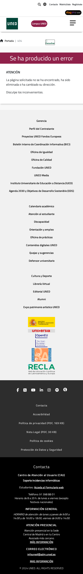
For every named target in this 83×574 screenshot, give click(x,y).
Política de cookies (41, 441)
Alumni (41, 299)
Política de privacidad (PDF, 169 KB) (41, 423)
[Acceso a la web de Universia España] (41, 330)
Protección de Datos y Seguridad (41, 450)
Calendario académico (41, 206)
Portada (9, 41)
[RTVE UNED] (73, 12)
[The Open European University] (41, 340)
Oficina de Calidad (41, 160)
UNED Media (41, 175)
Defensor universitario (41, 261)
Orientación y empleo (41, 229)
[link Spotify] (56, 390)
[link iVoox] (64, 390)
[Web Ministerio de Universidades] (41, 322)
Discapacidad (41, 222)
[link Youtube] (32, 390)
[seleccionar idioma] (45, 4)
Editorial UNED (41, 291)
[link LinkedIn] (41, 390)
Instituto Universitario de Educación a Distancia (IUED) (41, 183)
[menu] (74, 23)
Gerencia (41, 121)
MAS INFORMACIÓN (41, 561)
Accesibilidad (41, 414)
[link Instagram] (48, 390)
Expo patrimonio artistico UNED (41, 307)
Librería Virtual (41, 284)
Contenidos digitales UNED (41, 245)
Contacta (41, 405)
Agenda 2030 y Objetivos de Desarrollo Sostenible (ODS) (41, 191)
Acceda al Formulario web (49, 487)
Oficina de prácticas (41, 237)
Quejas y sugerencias (41, 253)
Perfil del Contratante (41, 129)
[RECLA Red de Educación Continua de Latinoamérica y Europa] (41, 369)
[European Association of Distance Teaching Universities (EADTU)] (41, 355)
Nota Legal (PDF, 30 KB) (41, 432)
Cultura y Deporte (41, 276)
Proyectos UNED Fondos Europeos (41, 136)
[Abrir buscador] (39, 4)
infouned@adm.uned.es (41, 554)
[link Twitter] (24, 390)
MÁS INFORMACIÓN (41, 542)
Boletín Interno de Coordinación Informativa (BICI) (41, 144)
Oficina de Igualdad (41, 152)
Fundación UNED (41, 167)
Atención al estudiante (41, 214)
